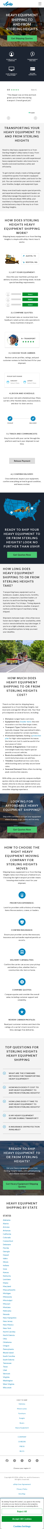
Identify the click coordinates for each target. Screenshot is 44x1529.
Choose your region (21, 1468)
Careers (22, 1442)
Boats (22, 1423)
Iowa (5, 1269)
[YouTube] (29, 1461)
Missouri (6, 1304)
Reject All (22, 1511)
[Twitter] (22, 1461)
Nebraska (7, 1311)
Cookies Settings (22, 1526)
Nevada (6, 1314)
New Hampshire (9, 1318)
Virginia (6, 1377)
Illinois (5, 1262)
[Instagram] (14, 1461)
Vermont (6, 1373)
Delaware (7, 1244)
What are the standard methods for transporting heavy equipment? (24, 1076)
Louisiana (7, 1279)
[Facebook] (7, 1461)
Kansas (6, 1272)
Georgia (6, 1251)
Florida (6, 1248)
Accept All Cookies (22, 1519)
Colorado (7, 1237)
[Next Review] (35, 118)
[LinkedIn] (37, 1461)
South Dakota (8, 1359)
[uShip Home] (8, 3)
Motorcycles (22, 1409)
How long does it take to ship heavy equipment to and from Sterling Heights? (24, 1104)
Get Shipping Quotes (22, 38)
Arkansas (7, 1230)
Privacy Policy (22, 1489)
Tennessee (7, 1363)
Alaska (6, 1223)
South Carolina (9, 1356)
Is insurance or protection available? (24, 1128)
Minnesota (7, 1297)
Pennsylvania (8, 1349)
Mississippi (7, 1300)
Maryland (7, 1286)
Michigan (7, 1293)
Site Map (22, 1494)
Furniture (22, 1413)
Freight (22, 1418)
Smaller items (26, 721)
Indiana (6, 1265)
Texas (5, 1366)
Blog (22, 1451)
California (7, 1234)
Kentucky (7, 1276)
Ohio (5, 1339)
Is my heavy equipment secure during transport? (24, 1116)
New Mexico (8, 1325)
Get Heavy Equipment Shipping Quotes (22, 1185)
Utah (5, 1370)
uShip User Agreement (22, 1484)
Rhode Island (8, 1352)
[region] (22, 1513)
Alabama (6, 1220)
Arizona (6, 1227)
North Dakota (9, 1335)
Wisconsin (7, 1387)
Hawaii (6, 1255)
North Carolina (9, 1332)
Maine (5, 1283)
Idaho (5, 1258)
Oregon (6, 1345)
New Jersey (8, 1321)
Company (22, 1437)
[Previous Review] (8, 118)
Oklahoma (7, 1342)
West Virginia (8, 1384)
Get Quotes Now (22, 555)
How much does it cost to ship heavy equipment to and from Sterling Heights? (24, 1090)
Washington (8, 1380)
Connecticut (8, 1241)
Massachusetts (9, 1290)
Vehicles (22, 1404)
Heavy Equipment (22, 1428)
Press (22, 1446)
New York (7, 1328)
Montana (6, 1307)
